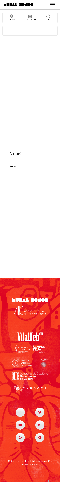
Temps (48, 20)
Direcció (11, 20)
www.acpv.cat (30, 464)
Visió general (30, 20)
